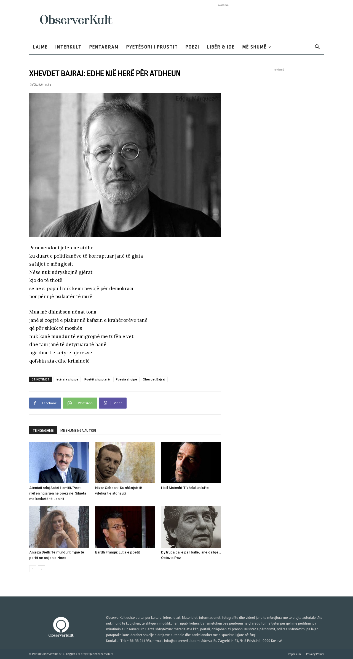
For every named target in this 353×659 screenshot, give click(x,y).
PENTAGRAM (104, 47)
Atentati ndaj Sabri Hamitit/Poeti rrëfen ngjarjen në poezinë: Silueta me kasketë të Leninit (57, 493)
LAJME (40, 47)
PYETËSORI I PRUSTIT (152, 47)
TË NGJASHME (43, 430)
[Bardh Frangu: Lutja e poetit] (125, 527)
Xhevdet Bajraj (154, 379)
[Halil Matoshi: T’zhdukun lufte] (191, 462)
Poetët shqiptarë (97, 379)
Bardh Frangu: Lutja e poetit (117, 552)
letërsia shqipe (67, 379)
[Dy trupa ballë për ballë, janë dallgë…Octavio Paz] (191, 527)
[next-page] (41, 568)
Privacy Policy (315, 654)
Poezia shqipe (126, 379)
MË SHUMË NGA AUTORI (78, 430)
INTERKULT (68, 47)
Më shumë (254, 47)
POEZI (192, 47)
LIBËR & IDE (221, 47)
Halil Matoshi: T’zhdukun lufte (185, 488)
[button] (317, 47)
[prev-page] (32, 568)
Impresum (294, 654)
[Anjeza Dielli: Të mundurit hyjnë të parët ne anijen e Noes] (59, 527)
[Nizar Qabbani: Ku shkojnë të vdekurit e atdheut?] (125, 462)
